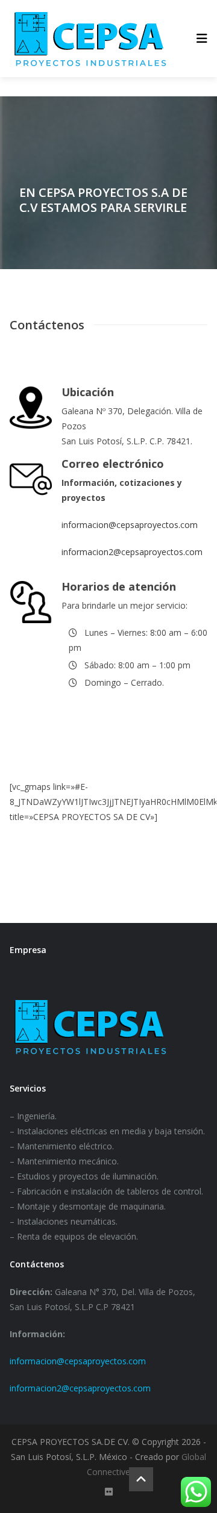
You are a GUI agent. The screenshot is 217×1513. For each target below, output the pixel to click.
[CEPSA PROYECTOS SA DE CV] (90, 38)
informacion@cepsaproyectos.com (129, 524)
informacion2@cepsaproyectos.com (132, 552)
